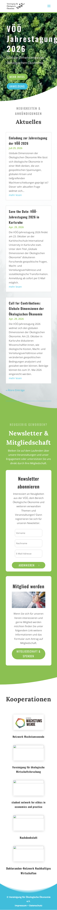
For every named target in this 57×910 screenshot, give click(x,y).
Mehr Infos (17, 77)
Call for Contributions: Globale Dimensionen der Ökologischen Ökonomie (26, 308)
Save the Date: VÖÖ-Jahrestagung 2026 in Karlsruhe (24, 217)
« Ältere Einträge (15, 390)
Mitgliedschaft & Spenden (29, 653)
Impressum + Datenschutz (28, 905)
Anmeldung (17, 86)
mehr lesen (15, 195)
